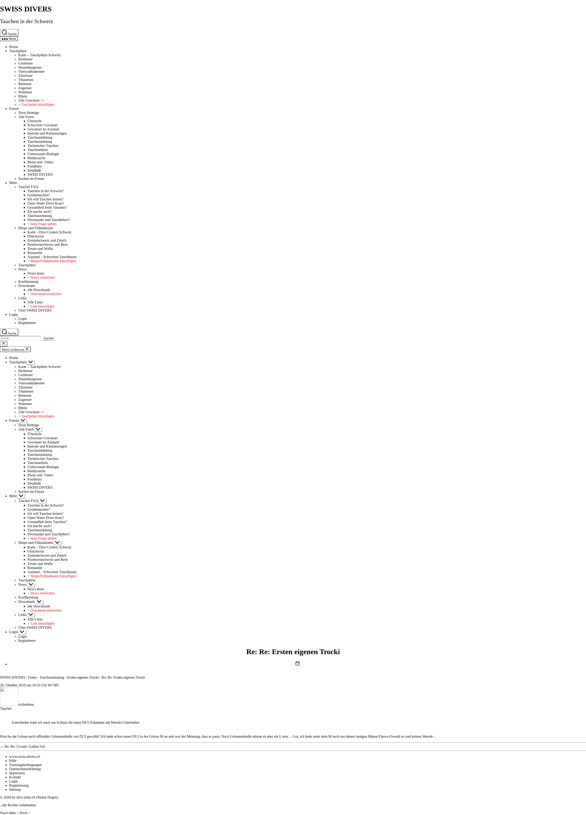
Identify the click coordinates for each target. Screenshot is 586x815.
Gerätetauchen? (38, 195)
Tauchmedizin (37, 150)
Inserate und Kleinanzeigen (47, 133)
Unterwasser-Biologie (43, 154)
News (22, 269)
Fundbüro (34, 166)
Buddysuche (36, 158)
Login (13, 314)
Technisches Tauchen (42, 146)
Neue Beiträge (28, 113)
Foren (32, 677)
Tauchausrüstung (39, 141)
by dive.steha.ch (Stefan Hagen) (35, 797)
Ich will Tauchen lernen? (45, 199)
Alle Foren (26, 117)
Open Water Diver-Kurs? (45, 203)
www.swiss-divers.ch (24, 756)
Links (22, 298)
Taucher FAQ (28, 187)
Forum (14, 109)
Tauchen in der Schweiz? (45, 191)
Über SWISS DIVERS (35, 310)
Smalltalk (34, 170)
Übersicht (34, 121)
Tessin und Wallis (40, 249)
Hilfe (12, 761)
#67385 (53, 685)
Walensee (25, 92)
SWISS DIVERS (26, 9)
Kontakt (15, 777)
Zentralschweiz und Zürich (46, 240)
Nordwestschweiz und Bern (47, 244)
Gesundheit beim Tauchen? (47, 207)
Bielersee (25, 84)
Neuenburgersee (30, 67)
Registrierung (19, 785)
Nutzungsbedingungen (25, 765)
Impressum (17, 773)
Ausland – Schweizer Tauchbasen (51, 257)
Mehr (13, 183)
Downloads (26, 286)
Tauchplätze (18, 51)
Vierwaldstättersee (31, 71)
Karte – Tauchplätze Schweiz (39, 55)
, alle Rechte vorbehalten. (18, 805)
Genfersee (25, 63)
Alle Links (35, 302)
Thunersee (25, 80)
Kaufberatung (28, 281)
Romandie (34, 253)
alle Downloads (38, 290)
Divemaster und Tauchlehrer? (48, 220)
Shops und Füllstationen (35, 228)
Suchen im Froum (31, 179)
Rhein (22, 96)
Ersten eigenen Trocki (83, 677)
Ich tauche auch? (39, 211)
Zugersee (25, 88)
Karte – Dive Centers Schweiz (49, 232)
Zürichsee (25, 76)
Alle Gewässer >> (31, 100)
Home (13, 47)
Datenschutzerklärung (25, 769)
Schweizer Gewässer (42, 125)
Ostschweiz (35, 236)
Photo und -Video (40, 162)
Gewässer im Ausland (43, 129)
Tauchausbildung (39, 137)
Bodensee (25, 59)
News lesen (35, 273)
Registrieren (27, 323)
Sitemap (15, 789)
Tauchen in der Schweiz (26, 21)
